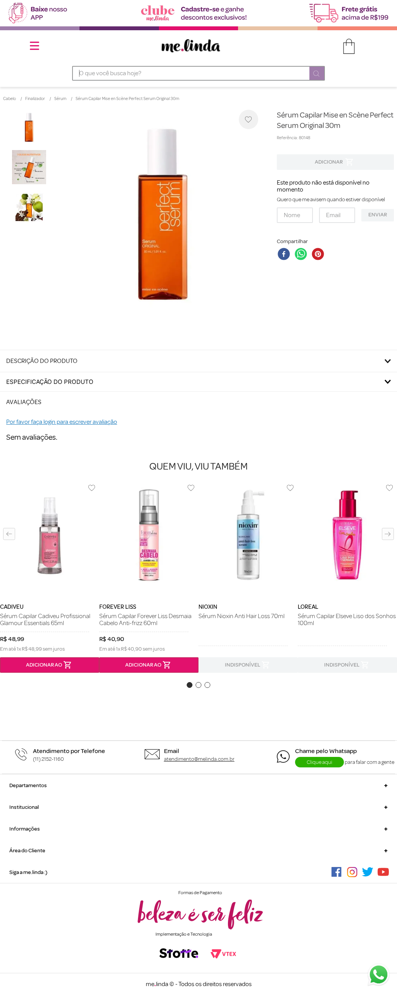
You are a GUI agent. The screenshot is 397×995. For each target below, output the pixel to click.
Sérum (60, 99)
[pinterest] (319, 255)
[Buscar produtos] (316, 74)
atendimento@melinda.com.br (199, 759)
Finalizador (35, 99)
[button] (9, 534)
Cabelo (9, 99)
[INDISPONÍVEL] (335, 162)
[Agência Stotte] (178, 954)
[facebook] (285, 255)
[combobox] (198, 73)
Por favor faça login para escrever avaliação (61, 421)
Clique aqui (319, 762)
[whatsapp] (302, 255)
